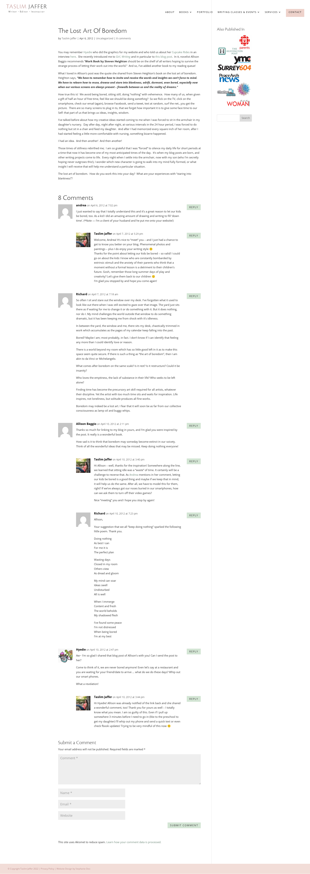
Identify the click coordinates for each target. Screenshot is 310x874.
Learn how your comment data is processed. (133, 842)
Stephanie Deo (83, 868)
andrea (81, 205)
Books (184, 12)
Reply (193, 207)
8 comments (123, 38)
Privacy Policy (47, 868)
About (170, 12)
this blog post (163, 56)
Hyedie (87, 52)
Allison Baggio (86, 424)
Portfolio (205, 12)
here (73, 56)
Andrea (133, 474)
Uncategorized (104, 38)
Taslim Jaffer (69, 38)
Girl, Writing (123, 56)
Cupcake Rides (181, 52)
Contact (295, 12)
